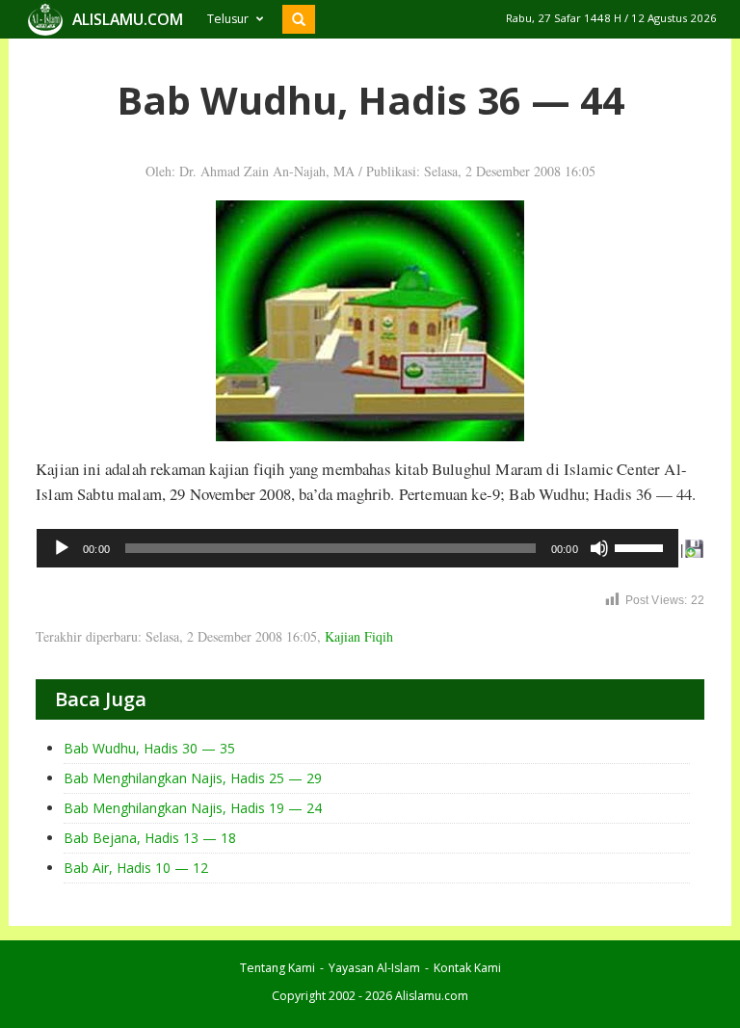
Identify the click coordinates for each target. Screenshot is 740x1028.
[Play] (61, 548)
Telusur (228, 19)
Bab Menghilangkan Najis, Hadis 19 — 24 (193, 808)
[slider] (642, 546)
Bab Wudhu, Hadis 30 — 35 (149, 748)
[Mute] (599, 548)
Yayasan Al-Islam (374, 968)
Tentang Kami (277, 968)
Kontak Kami (467, 968)
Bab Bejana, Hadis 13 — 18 (150, 838)
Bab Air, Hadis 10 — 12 (136, 867)
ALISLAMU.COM (127, 19)
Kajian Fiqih (359, 636)
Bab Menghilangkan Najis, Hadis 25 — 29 (193, 778)
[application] (357, 548)
